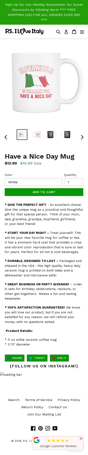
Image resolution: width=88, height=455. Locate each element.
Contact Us (58, 407)
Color (8, 174)
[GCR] (36, 440)
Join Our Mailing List (44, 414)
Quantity (70, 174)
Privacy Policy (69, 400)
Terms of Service (38, 400)
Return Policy (32, 407)
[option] (22, 134)
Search (13, 400)
